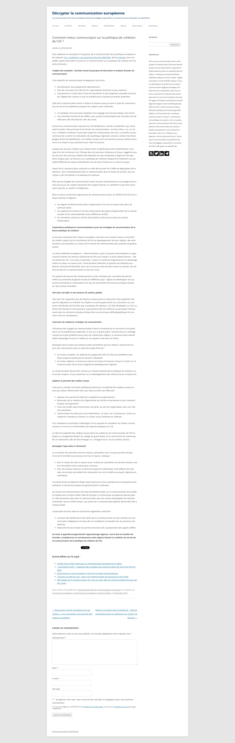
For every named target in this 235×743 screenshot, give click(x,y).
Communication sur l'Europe (109, 590)
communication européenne (85, 593)
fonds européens (104, 593)
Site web (56, 689)
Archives (82, 26)
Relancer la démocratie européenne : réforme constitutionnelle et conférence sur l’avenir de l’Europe (116, 614)
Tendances (153, 26)
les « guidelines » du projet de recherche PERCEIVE (87, 57)
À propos (68, 26)
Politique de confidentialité (93, 707)
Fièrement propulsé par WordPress (65, 731)
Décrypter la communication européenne (88, 13)
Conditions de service (122, 707)
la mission (121, 57)
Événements (109, 26)
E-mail (56, 678)
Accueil (55, 26)
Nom (55, 668)
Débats (95, 26)
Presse (123, 26)
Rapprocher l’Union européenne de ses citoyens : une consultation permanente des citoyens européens (72, 614)
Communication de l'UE (87, 590)
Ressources (137, 26)
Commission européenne (62, 593)
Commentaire (59, 637)
